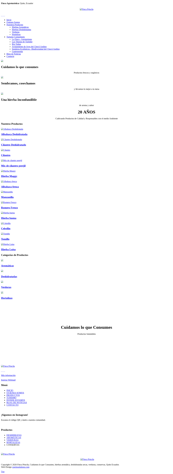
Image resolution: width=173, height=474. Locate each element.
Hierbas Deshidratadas (21, 29)
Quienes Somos (13, 22)
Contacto (10, 56)
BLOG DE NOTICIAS (16, 402)
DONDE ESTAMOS (15, 400)
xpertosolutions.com (20, 467)
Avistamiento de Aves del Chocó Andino (29, 46)
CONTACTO (12, 405)
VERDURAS (12, 440)
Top (2, 471)
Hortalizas (16, 34)
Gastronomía (17, 51)
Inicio (8, 20)
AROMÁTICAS (13, 437)
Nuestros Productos (14, 25)
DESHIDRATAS (13, 435)
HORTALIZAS (13, 442)
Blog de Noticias (13, 54)
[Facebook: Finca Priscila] (2, 15)
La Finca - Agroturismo (22, 39)
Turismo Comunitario (15, 37)
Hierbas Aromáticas (20, 27)
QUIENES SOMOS (15, 393)
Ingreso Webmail (8, 380)
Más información (8, 375)
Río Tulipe (16, 44)
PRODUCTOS (13, 395)
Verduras (15, 32)
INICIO (9, 390)
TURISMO (11, 398)
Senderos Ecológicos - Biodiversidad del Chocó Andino (36, 49)
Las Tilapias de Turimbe (22, 42)
